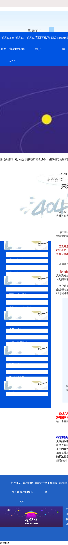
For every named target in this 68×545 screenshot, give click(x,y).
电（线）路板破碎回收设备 (30, 159)
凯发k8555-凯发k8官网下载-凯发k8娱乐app (13, 49)
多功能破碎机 (20, 385)
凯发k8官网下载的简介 (38, 43)
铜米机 (13, 323)
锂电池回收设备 (18, 288)
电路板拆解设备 (18, 259)
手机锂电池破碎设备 (20, 307)
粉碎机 (13, 358)
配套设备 (18, 350)
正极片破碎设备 (18, 294)
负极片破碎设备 (18, 301)
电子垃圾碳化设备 (19, 273)
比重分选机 (15, 364)
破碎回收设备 (20, 315)
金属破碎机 (15, 329)
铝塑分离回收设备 (19, 342)
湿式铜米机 (15, 392)
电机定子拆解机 (18, 336)
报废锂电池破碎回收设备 (28, 280)
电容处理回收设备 (19, 266)
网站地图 (5, 543)
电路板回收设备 (18, 253)
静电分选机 (15, 371)
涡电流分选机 (16, 377)
